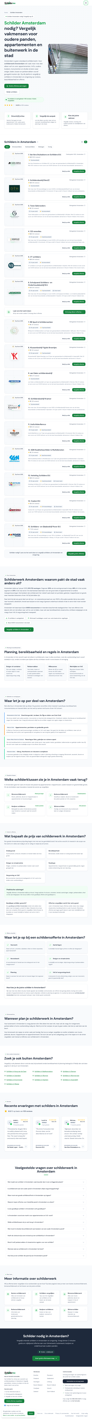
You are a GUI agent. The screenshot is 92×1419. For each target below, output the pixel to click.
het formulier (76, 1401)
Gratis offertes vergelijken (14, 1401)
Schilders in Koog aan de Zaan (16, 1071)
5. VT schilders (34, 257)
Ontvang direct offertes (73, 312)
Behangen (41, 147)
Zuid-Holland (51, 1391)
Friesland (36, 1378)
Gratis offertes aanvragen (18, 86)
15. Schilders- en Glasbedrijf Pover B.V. (44, 526)
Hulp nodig (84, 1413)
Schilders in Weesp (12, 1084)
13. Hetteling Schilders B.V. (39, 475)
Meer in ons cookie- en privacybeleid (14, 1415)
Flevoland (50, 1375)
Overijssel (36, 1388)
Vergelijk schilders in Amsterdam (17, 629)
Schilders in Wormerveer (71, 1076)
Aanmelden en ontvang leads (75, 1381)
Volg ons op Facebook (12, 1405)
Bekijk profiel (66, 171)
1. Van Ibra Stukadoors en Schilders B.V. (44, 154)
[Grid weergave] (82, 142)
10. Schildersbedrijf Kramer (39, 399)
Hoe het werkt (75, 1413)
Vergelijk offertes (79, 171)
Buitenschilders (30, 147)
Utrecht (49, 1388)
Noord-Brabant (38, 1385)
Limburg (49, 1382)
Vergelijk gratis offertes (76, 554)
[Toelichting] (37, 142)
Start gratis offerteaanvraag (44, 1358)
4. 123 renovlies (34, 231)
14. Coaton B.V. (34, 501)
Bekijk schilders (12, 92)
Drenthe (36, 1375)
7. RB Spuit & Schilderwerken (40, 322)
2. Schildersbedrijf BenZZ (39, 180)
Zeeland (36, 1391)
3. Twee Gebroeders (36, 206)
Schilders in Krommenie (14, 1080)
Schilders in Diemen (69, 1071)
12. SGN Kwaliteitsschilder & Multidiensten (46, 450)
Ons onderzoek (49, 1413)
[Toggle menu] (86, 3)
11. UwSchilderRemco (37, 424)
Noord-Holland (51, 1385)
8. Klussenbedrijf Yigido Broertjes (42, 347)
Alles (7, 147)
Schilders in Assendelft (70, 1080)
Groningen (37, 1382)
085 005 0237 (76, 1399)
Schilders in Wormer (41, 1076)
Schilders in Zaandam (13, 1076)
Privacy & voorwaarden (62, 1413)
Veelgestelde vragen (82, 1416)
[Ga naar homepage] (9, 3)
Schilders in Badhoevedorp (44, 1071)
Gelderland (50, 1378)
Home (6, 12)
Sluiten (31, 1413)
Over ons (39, 1413)
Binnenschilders (17, 147)
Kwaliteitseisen (69, 1416)
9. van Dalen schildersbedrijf (40, 373)
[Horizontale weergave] (85, 142)
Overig (50, 147)
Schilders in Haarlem (41, 1080)
